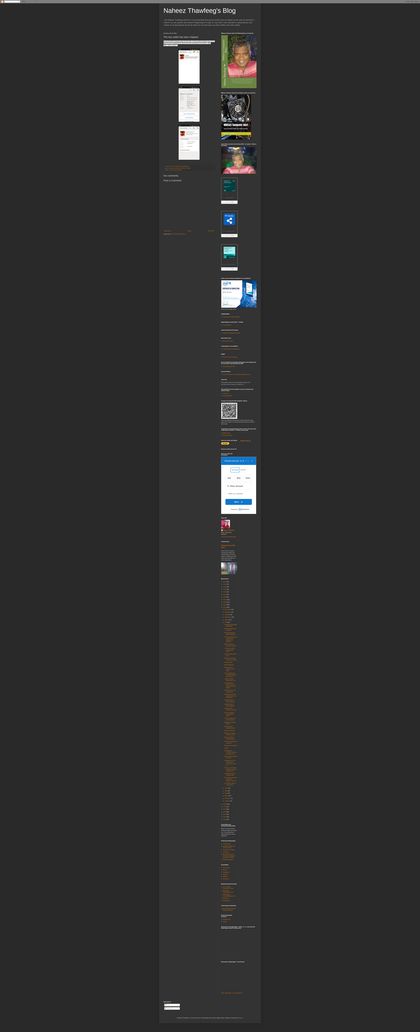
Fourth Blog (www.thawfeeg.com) (229, 895)
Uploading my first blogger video (229, 774)
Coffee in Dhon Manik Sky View (229, 679)
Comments (169, 1008)
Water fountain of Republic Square (230, 644)
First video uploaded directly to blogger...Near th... (230, 779)
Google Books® (227, 395)
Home (189, 231)
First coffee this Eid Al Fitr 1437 (230, 757)
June (226, 788)
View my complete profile (228, 537)
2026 (225, 581)
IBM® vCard (226, 433)
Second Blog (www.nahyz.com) (228, 887)
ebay (170, 168)
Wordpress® (226, 900)
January (227, 801)
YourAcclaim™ (227, 325)
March (227, 796)
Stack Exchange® (228, 859)
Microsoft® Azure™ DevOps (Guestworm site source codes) (229, 856)
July (226, 622)
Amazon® (226, 393)
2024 (225, 587)
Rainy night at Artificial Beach (229, 727)
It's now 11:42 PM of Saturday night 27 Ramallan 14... (230, 769)
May (226, 790)
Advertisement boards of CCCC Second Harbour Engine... (230, 685)
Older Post (211, 231)
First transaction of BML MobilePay (229, 633)
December (228, 609)
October (227, 614)
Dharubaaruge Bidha (230, 745)
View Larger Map (226, 993)
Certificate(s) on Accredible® (231, 349)
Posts (168, 1005)
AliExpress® (226, 919)
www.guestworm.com (229, 366)
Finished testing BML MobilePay (230, 625)
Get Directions (238, 993)
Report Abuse (246, 441)
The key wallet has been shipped (229, 719)
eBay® (225, 921)
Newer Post (167, 231)
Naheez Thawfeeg (228, 530)
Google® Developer (229, 850)
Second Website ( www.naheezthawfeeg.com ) (236, 374)
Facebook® (226, 867)
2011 (225, 814)
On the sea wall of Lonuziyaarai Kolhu (229, 650)
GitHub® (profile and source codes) (229, 846)
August (227, 620)
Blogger (240, 1018)
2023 (225, 589)
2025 (225, 584)
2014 (225, 806)
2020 (225, 597)
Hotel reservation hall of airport (230, 742)
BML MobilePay (229, 665)
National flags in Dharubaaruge (229, 700)
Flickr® (225, 870)
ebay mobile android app (178, 168)
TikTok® (225, 874)
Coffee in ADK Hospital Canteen (230, 709)
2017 (225, 604)
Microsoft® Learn (228, 341)
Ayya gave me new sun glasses (230, 691)
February (227, 798)
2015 (225, 804)
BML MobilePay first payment (230, 629)
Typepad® (226, 898)
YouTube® (226, 879)
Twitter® (225, 876)
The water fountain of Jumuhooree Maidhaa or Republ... (230, 639)
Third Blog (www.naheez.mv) (228, 891)
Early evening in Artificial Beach (229, 738)
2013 (225, 809)
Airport (226, 748)
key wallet (188, 168)
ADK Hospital (228, 662)
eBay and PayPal (229, 730)
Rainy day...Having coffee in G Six (230, 734)
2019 (225, 599)
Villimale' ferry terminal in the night (229, 669)
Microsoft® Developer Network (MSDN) (229, 909)
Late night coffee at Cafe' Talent (230, 784)
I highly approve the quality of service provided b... (230, 696)
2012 (225, 812)
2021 (225, 594)
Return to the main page (230, 357)
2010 (225, 817)
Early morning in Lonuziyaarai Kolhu (229, 714)
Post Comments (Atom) (178, 234)
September (228, 617)
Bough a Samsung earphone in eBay (230, 658)
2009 (225, 819)
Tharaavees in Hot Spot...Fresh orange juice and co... (230, 763)
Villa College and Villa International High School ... (230, 674)
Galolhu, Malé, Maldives (176, 170)
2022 (225, 592)
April (226, 793)
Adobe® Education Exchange (231, 333)
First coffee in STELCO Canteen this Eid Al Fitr (230, 752)
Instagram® (226, 872)
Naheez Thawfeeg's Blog (200, 10)
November (228, 612)
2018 (225, 602)
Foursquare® (227, 844)
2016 (225, 607)
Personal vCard (227, 435)
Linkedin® (226, 852)
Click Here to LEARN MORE (231, 317)
